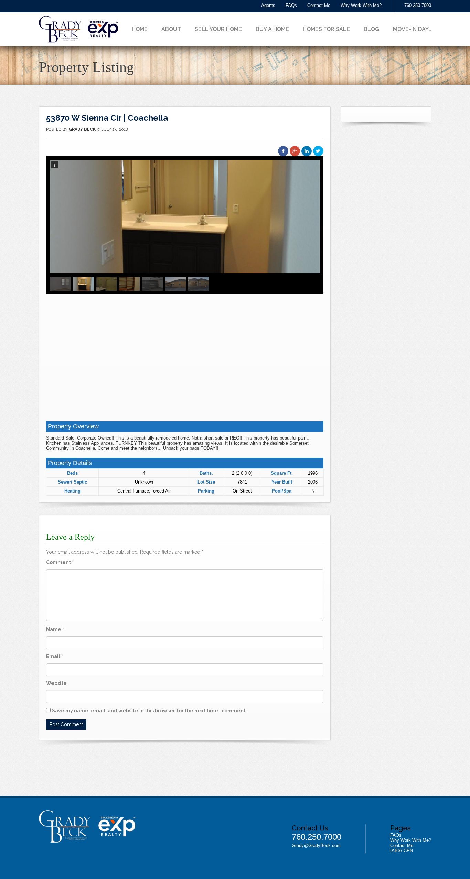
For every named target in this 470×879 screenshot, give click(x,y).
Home (140, 29)
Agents (268, 5)
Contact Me (318, 5)
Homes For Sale (326, 29)
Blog (371, 29)
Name (55, 629)
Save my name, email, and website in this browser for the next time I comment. (149, 710)
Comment (60, 562)
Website (56, 683)
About (171, 29)
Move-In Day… (412, 29)
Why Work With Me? (361, 5)
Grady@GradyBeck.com (316, 845)
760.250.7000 (417, 5)
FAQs (291, 5)
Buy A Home (272, 29)
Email (54, 656)
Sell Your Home (218, 29)
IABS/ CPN (401, 850)
